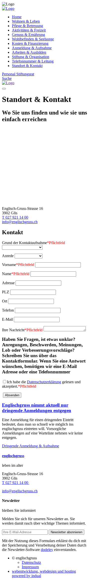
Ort (4, 301)
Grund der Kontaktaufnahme (33, 243)
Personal (9, 74)
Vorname (18, 265)
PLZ (5, 292)
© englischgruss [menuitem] (24, 558)
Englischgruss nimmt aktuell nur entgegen (36, 407)
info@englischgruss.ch (20, 222)
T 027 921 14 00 (15, 217)
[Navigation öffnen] (4, 88)
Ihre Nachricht (22, 330)
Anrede (8, 256)
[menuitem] (49, 17)
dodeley (47, 550)
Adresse (8, 283)
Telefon (8, 310)
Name (15, 274)
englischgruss (13, 456)
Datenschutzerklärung (44, 382)
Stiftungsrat (25, 74)
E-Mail (7, 319)
